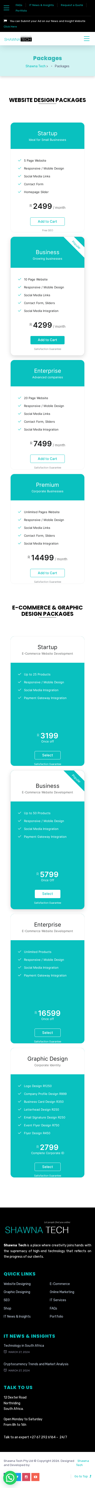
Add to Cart (47, 221)
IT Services (58, 1300)
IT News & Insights (41, 5)
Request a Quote (72, 5)
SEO (7, 1300)
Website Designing (17, 1284)
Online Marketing (62, 1292)
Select (47, 755)
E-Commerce (60, 1284)
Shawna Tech (82, 1463)
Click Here (10, 26)
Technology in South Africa (24, 1346)
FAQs (19, 5)
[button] (10, 1478)
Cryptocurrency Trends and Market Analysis (36, 1364)
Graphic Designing (17, 1292)
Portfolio (21, 10)
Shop (7, 1308)
